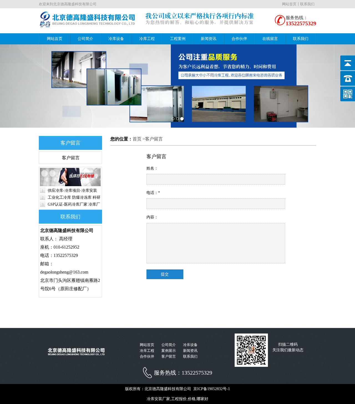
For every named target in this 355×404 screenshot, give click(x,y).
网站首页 (289, 4)
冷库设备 (116, 39)
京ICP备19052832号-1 (211, 389)
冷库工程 (147, 39)
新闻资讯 (208, 39)
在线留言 (270, 39)
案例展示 (168, 351)
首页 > (139, 139)
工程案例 (178, 39)
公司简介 (85, 39)
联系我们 (307, 4)
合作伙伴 (239, 39)
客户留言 (71, 157)
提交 (165, 274)
